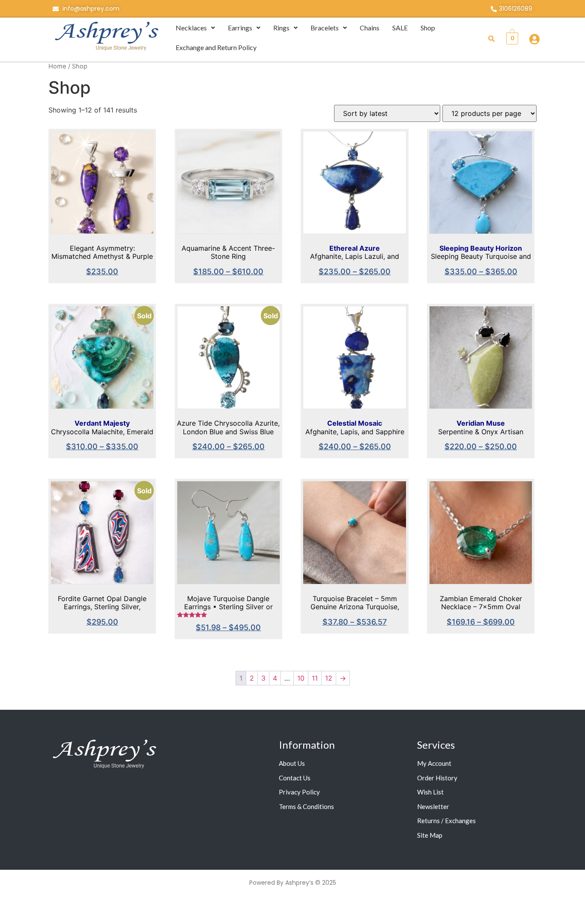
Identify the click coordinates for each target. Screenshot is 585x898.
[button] (195, 28)
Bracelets (324, 28)
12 (328, 678)
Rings (281, 28)
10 (300, 678)
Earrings (240, 28)
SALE (400, 28)
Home (57, 66)
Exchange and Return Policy (216, 47)
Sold (144, 315)
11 (315, 678)
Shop (428, 28)
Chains (369, 28)
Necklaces (191, 28)
